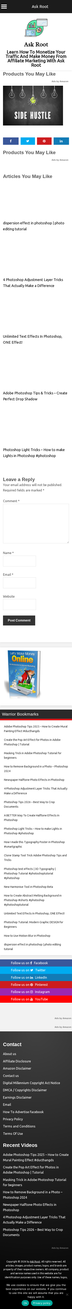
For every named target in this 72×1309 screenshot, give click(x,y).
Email (8, 574)
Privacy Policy (13, 1119)
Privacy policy (42, 1303)
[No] (67, 1294)
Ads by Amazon (60, 81)
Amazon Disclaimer (17, 1068)
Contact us (11, 1076)
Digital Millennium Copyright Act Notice (31, 1083)
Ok (25, 1303)
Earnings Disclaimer (17, 1097)
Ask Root (40, 6)
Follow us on (29, 963)
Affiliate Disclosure (17, 1061)
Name (8, 553)
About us (9, 1054)
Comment (11, 501)
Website (9, 596)
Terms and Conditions (19, 1126)
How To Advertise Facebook (23, 1112)
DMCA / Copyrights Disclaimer (25, 1090)
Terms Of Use (13, 1133)
